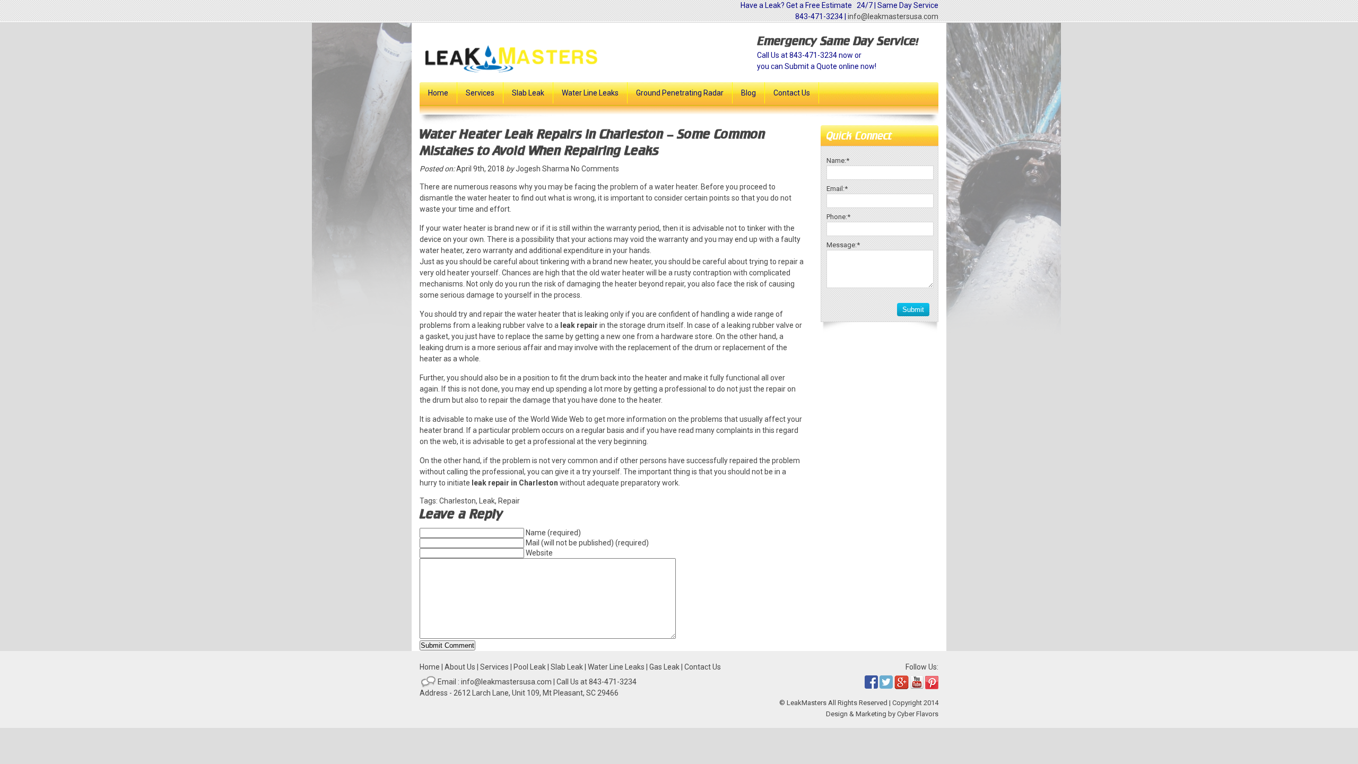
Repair (509, 501)
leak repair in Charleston (515, 483)
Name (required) (553, 532)
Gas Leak (664, 667)
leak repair (579, 325)
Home (438, 93)
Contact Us (791, 93)
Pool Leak (529, 667)
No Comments (595, 168)
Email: (837, 189)
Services (480, 93)
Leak (487, 501)
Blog (748, 93)
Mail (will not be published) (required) (587, 543)
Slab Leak (528, 93)
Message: (843, 245)
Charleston (457, 501)
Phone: (838, 217)
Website (539, 553)
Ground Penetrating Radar (680, 93)
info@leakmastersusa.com (893, 16)
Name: (837, 160)
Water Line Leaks (590, 93)
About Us (460, 667)
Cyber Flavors (917, 714)
